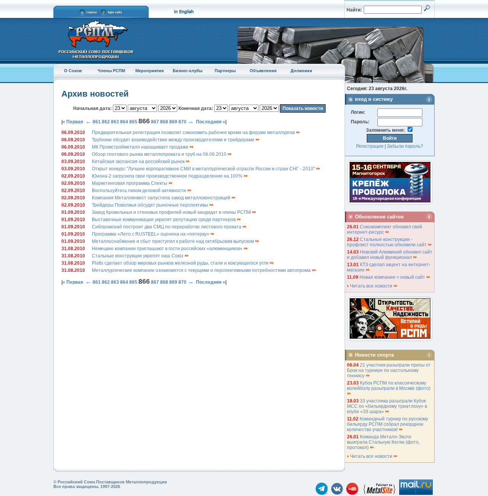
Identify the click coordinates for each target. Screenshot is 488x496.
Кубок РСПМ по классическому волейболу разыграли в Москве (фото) (389, 385)
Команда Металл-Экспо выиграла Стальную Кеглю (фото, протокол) (383, 442)
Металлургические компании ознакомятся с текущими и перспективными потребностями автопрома (202, 270)
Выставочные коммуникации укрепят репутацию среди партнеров (164, 219)
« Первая (73, 121)
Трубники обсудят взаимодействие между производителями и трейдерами (173, 139)
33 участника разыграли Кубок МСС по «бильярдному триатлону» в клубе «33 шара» (387, 406)
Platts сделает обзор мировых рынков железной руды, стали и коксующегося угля (181, 263)
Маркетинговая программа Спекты (130, 183)
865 (133, 121)
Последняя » (210, 121)
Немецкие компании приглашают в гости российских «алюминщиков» (168, 248)
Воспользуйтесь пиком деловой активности (139, 190)
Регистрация (370, 146)
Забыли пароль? (405, 146)
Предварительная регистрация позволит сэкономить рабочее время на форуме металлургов (194, 132)
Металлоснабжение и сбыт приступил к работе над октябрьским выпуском (173, 241)
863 (115, 121)
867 (155, 121)
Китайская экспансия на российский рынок (139, 161)
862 (106, 121)
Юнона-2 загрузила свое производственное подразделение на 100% (168, 176)
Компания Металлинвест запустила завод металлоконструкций (161, 197)
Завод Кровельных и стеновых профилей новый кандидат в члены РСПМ (172, 212)
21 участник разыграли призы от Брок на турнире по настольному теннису (389, 370)
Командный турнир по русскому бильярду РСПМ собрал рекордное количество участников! (387, 424)
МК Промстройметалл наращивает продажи (140, 147)
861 (97, 121)
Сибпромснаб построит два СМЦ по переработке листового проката (167, 226)
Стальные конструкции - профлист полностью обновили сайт (387, 242)
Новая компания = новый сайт (393, 277)
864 (124, 121)
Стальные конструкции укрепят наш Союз (138, 256)
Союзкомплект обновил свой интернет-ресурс (384, 229)
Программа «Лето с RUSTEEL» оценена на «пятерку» (151, 234)
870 (182, 121)
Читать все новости (371, 286)
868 (164, 121)
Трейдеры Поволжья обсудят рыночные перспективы (150, 205)
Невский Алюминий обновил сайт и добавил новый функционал (389, 254)
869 (173, 121)
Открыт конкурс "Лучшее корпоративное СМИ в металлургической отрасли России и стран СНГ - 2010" (204, 168)
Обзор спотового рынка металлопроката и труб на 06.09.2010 (160, 154)
